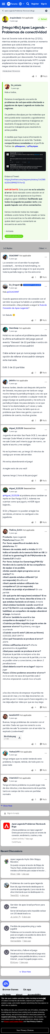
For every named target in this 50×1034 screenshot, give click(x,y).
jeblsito (12, 380)
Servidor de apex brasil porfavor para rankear (27, 906)
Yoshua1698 (14, 752)
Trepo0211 (14, 895)
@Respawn (20, 146)
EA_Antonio (16, 85)
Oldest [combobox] (43, 248)
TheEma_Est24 (15, 530)
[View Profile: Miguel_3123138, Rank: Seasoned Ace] (5, 429)
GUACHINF (14, 256)
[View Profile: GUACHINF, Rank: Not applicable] (5, 257)
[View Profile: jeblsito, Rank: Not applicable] (5, 382)
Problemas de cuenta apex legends (26, 883)
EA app (27, 989)
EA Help (7, 994)
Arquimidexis (15, 18)
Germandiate (15, 941)
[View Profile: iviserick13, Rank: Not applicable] (5, 779)
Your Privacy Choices (25, 1030)
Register (35, 4)
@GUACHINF (13, 292)
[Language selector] (21, 3)
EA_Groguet (14, 285)
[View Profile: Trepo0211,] (6, 885)
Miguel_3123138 (16, 428)
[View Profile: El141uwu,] (6, 952)
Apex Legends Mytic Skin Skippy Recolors (25, 860)
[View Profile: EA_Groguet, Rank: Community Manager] (5, 286)
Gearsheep (13, 328)
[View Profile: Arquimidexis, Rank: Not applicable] (5, 19)
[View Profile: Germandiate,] (6, 928)
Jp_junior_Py (15, 917)
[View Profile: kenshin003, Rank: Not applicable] (5, 716)
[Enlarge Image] (25, 161)
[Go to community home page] (12, 4)
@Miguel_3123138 (11, 495)
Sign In (44, 4)
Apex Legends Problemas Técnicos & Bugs (19, 11)
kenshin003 (14, 715)
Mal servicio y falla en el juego (23, 950)
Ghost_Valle (15, 874)
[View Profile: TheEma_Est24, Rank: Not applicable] (5, 531)
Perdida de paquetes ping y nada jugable (25, 927)
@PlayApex (32, 146)
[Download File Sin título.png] (19, 737)
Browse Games (10, 989)
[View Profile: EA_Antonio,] (7, 86)
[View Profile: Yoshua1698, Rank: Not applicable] (5, 753)
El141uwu (14, 962)
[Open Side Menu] (3, 4)
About (19, 994)
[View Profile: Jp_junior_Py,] (6, 906)
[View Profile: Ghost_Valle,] (6, 861)
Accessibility (34, 994)
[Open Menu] (46, 11)
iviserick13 (13, 778)
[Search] (27, 3)
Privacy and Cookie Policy (13, 1021)
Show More (7, 806)
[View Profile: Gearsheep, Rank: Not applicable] (5, 329)
